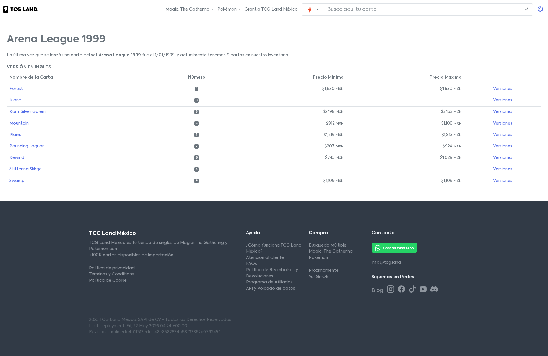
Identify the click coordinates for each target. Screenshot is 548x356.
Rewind (16, 158)
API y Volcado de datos (270, 289)
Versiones (502, 89)
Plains (15, 135)
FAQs (251, 264)
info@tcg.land (386, 263)
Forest (16, 89)
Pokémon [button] (227, 9)
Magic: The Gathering (331, 251)
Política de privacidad (112, 268)
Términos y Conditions (111, 274)
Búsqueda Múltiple (327, 245)
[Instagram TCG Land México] (391, 289)
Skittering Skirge (25, 169)
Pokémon (318, 258)
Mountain (19, 123)
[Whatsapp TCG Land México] (394, 247)
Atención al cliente (265, 258)
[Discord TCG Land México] (434, 289)
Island (15, 100)
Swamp (17, 181)
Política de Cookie (108, 281)
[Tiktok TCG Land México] (413, 289)
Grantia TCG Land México (271, 9)
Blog (378, 290)
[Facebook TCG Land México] (402, 289)
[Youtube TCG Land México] (424, 289)
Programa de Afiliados (269, 282)
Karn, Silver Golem (27, 112)
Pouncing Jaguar (26, 146)
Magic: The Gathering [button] (188, 9)
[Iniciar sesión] (540, 10)
